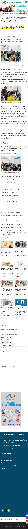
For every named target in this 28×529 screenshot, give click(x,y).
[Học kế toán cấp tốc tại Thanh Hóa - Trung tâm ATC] (11, 2)
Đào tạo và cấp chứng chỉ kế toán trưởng (11, 347)
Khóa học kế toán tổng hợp (7, 337)
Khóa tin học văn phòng (12, 18)
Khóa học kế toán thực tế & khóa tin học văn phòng (12, 17)
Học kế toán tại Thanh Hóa (7, 198)
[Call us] (8, 510)
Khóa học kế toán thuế (6, 339)
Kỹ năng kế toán (21, 18)
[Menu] (26, 2)
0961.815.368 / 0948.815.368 (14, 445)
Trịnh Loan (16, 26)
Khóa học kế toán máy (6, 342)
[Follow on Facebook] (2, 510)
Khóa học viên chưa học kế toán (9, 334)
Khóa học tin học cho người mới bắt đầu (10, 329)
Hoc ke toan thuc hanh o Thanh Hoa (9, 201)
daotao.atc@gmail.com (11, 448)
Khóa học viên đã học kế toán (8, 332)
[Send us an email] (5, 510)
